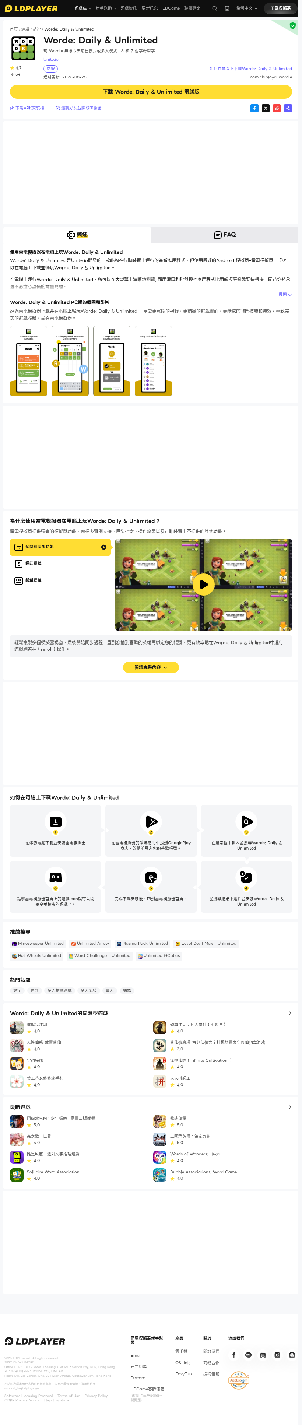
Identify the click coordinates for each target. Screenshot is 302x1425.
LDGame (171, 8)
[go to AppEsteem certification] (239, 1380)
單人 (110, 990)
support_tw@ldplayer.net (22, 1388)
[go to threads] (292, 1355)
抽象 (127, 990)
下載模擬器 (281, 8)
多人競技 (89, 990)
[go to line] (248, 1355)
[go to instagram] (277, 1355)
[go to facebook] (233, 1355)
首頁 (14, 29)
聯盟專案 (192, 8)
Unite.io (51, 59)
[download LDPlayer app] (227, 8)
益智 (37, 29)
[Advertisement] (151, 172)
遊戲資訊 (129, 8)
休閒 (35, 990)
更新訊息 (150, 8)
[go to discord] (262, 1355)
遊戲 (25, 29)
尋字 (17, 990)
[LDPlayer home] (30, 8)
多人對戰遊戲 (60, 990)
